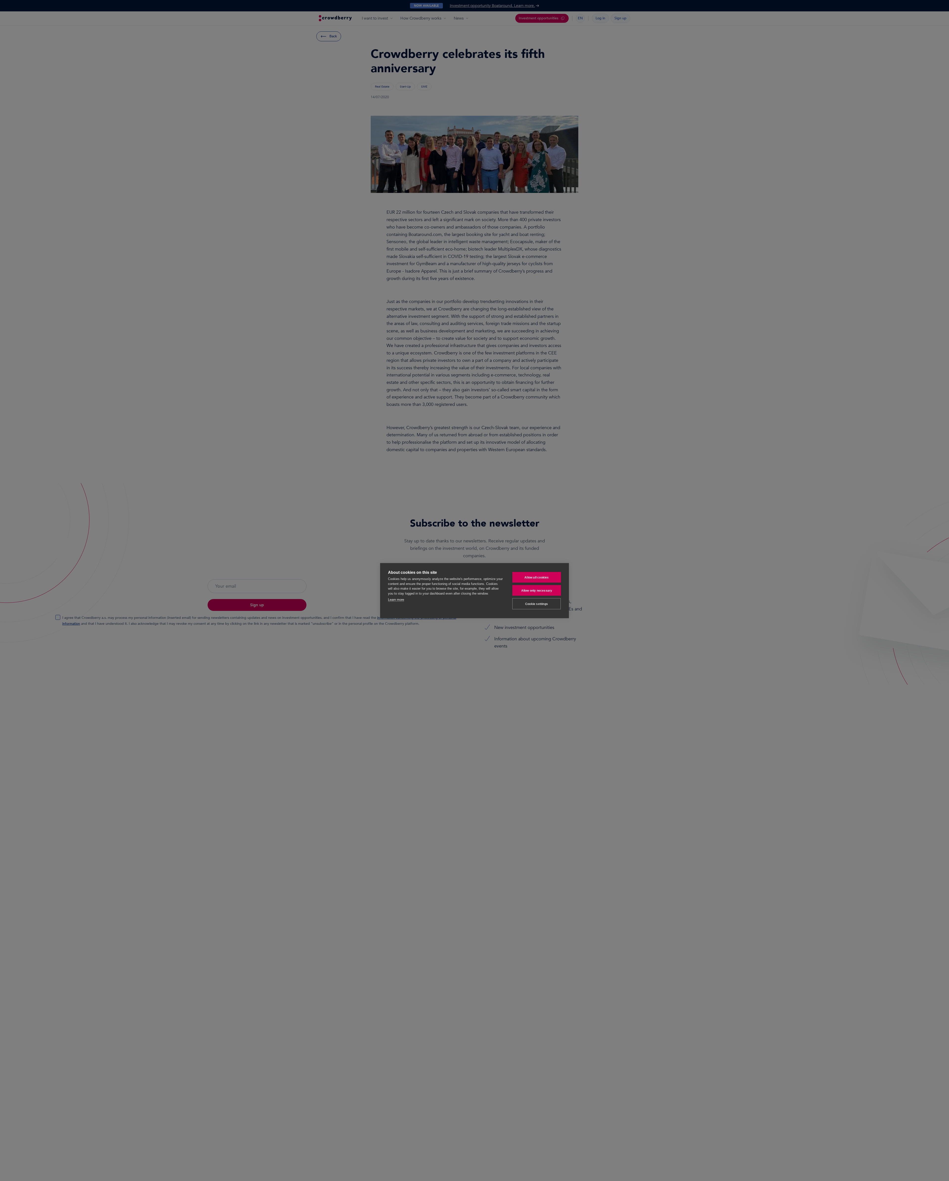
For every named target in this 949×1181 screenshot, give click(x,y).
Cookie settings (536, 603)
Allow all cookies (536, 577)
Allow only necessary (536, 590)
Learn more (396, 599)
